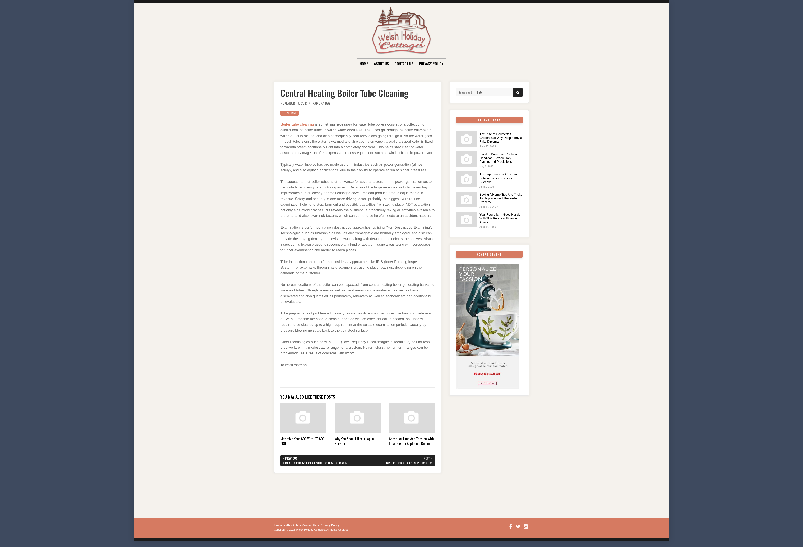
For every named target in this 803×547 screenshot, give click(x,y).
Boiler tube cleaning (297, 124)
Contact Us (404, 63)
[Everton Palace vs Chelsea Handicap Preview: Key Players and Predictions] (466, 159)
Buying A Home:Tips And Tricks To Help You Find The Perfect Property (500, 198)
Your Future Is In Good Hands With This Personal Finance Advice (499, 218)
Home (364, 63)
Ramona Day (321, 103)
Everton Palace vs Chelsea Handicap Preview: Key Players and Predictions (498, 157)
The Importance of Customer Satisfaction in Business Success (499, 177)
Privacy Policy (431, 63)
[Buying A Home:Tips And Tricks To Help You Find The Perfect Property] (466, 199)
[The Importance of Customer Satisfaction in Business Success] (466, 179)
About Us (381, 63)
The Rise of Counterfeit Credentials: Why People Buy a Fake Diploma (500, 137)
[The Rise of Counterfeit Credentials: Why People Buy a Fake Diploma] (466, 139)
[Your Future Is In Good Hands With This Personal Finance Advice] (466, 219)
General (289, 113)
